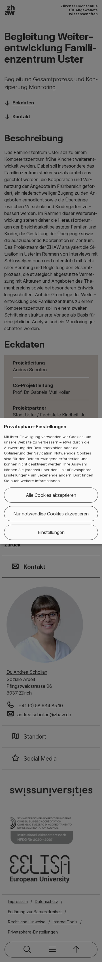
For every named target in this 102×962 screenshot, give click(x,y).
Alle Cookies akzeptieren (51, 495)
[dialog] (51, 481)
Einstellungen (51, 532)
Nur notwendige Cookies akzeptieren (51, 514)
